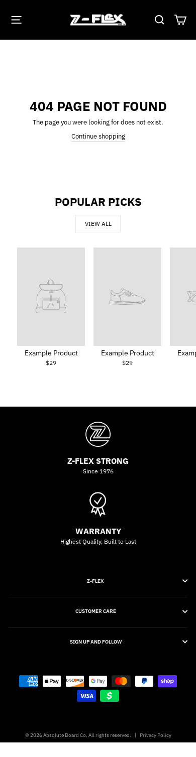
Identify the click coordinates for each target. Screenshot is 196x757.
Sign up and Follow (96, 641)
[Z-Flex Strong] (98, 434)
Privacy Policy (155, 735)
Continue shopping (98, 136)
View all (98, 223)
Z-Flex (95, 580)
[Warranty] (98, 504)
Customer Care (95, 610)
